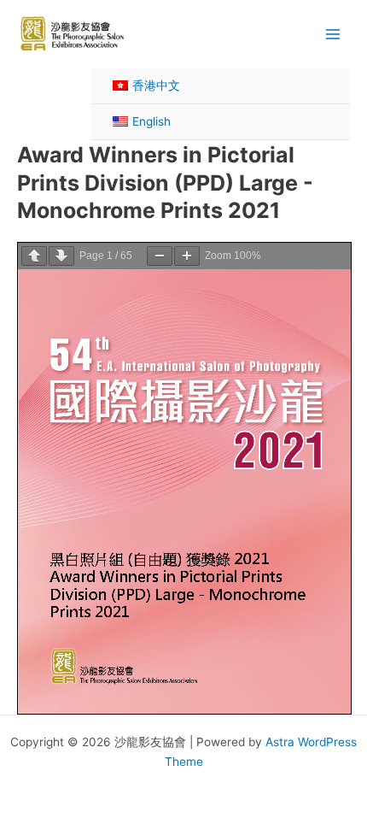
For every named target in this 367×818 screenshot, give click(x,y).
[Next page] (61, 256)
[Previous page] (34, 256)
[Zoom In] (187, 256)
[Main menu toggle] (333, 33)
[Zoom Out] (159, 256)
